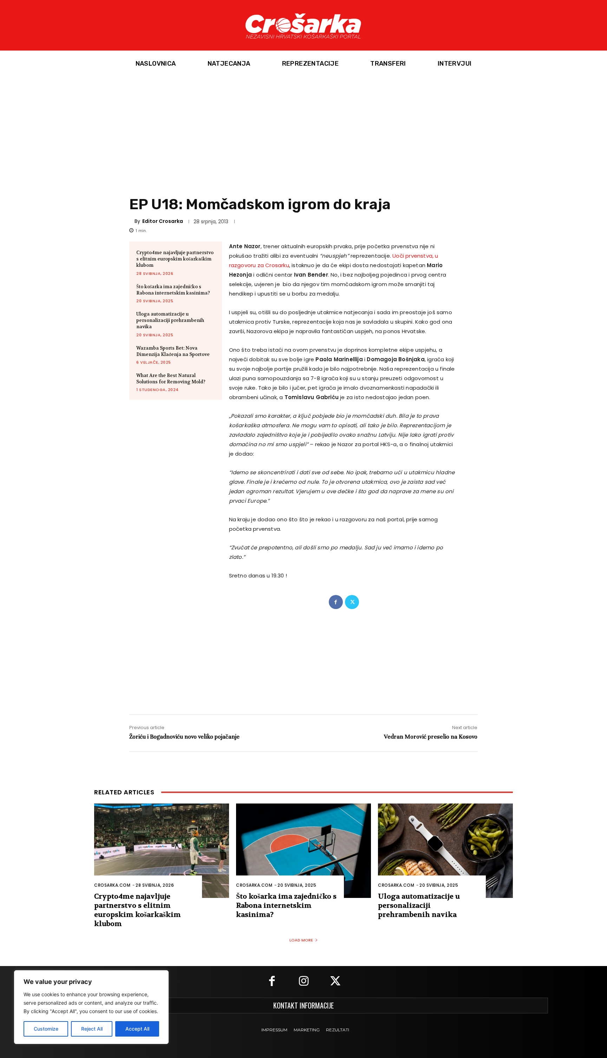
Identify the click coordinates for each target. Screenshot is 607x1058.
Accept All (137, 1029)
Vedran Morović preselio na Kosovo (430, 736)
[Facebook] (336, 602)
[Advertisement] (303, 129)
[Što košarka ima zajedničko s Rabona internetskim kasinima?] (303, 851)
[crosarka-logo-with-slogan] (303, 25)
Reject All (92, 1029)
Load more (301, 940)
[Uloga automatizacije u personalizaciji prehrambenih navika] (445, 851)
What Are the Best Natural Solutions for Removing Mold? (170, 378)
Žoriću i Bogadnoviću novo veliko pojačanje (184, 736)
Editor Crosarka (162, 221)
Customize (46, 1029)
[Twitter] (352, 602)
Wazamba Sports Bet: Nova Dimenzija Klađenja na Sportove (173, 351)
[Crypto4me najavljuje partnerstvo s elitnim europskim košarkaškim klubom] (161, 851)
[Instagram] (303, 982)
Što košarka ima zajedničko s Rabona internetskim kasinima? (173, 290)
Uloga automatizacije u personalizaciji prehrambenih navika (170, 320)
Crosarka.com (112, 885)
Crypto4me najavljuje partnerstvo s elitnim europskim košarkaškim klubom (175, 259)
